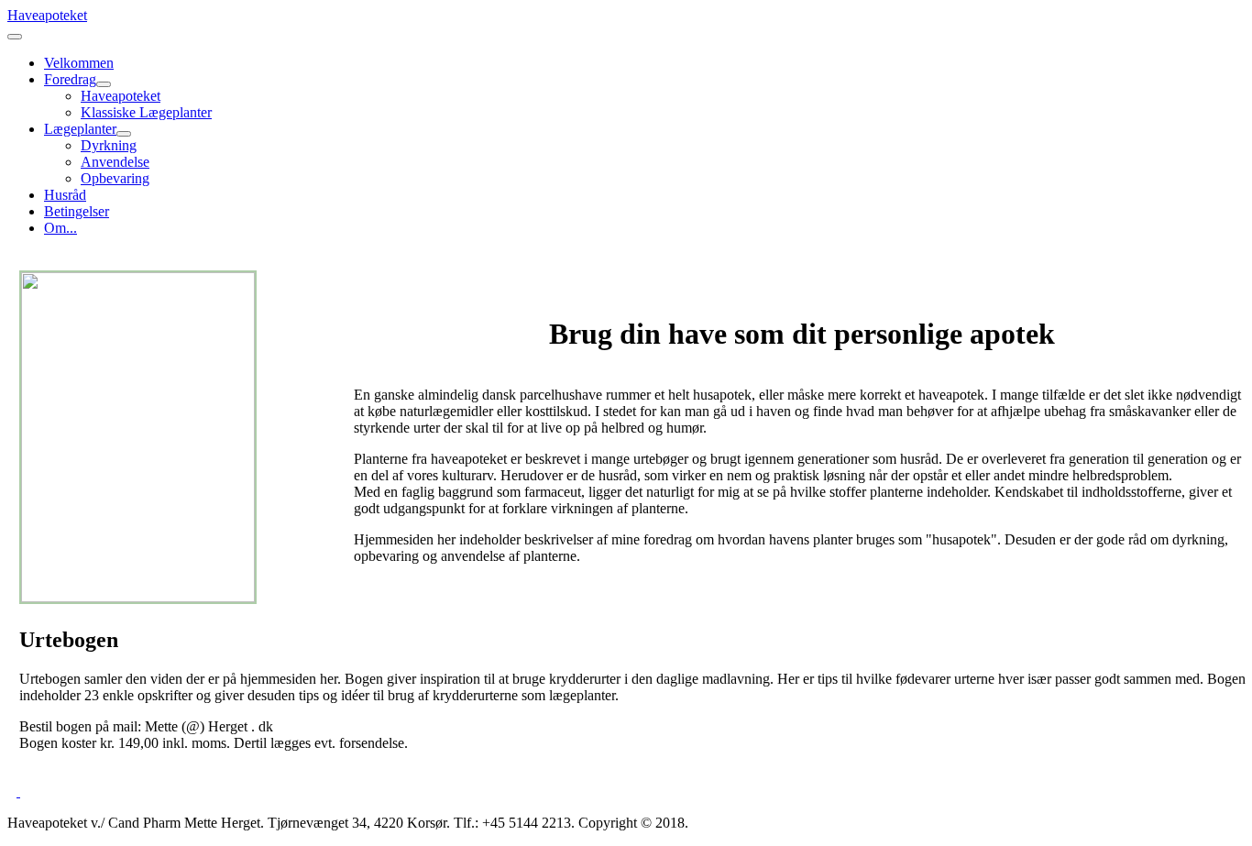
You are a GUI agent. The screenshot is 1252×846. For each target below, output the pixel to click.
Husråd (65, 195)
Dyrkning (109, 145)
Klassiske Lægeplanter (146, 112)
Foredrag (70, 79)
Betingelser (76, 211)
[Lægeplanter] (123, 134)
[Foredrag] (103, 84)
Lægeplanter (80, 129)
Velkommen (79, 63)
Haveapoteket (120, 96)
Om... (60, 228)
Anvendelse (115, 162)
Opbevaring (115, 178)
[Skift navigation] (14, 36)
